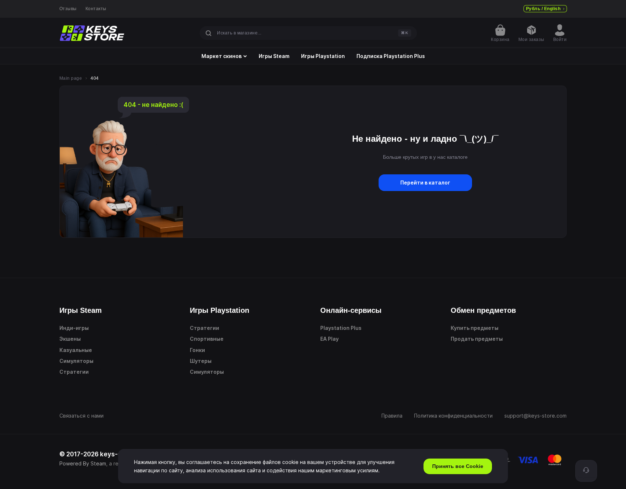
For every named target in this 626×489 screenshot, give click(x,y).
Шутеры (201, 361)
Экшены (70, 339)
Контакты (96, 9)
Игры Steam (274, 56)
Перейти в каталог (425, 182)
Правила (391, 416)
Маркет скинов (221, 56)
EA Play (329, 339)
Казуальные (75, 350)
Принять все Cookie (457, 466)
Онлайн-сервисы (350, 310)
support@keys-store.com (535, 416)
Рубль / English (543, 8)
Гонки (197, 350)
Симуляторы (76, 361)
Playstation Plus (341, 328)
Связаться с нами (81, 416)
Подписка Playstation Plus (390, 56)
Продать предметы (477, 339)
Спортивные (207, 339)
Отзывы (68, 9)
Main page (70, 78)
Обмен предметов (483, 310)
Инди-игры (74, 328)
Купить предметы (474, 328)
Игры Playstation (323, 56)
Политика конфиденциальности (453, 416)
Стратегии (74, 372)
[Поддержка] (586, 471)
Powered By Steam (82, 463)
